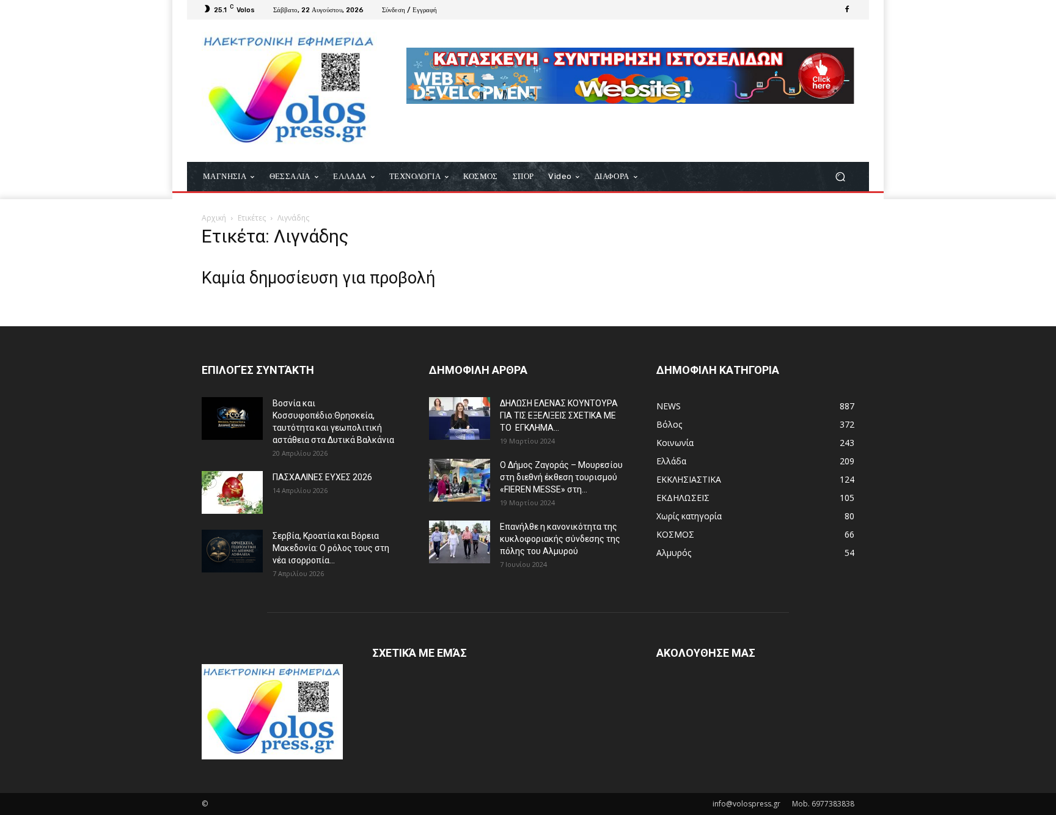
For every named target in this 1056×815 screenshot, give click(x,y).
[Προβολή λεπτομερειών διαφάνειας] (630, 76)
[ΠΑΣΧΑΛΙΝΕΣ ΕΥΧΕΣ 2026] (232, 492)
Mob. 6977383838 (823, 804)
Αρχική (214, 218)
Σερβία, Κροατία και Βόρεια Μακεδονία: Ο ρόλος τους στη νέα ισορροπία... (331, 548)
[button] (840, 177)
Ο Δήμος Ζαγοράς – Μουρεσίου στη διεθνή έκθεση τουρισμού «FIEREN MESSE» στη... (561, 477)
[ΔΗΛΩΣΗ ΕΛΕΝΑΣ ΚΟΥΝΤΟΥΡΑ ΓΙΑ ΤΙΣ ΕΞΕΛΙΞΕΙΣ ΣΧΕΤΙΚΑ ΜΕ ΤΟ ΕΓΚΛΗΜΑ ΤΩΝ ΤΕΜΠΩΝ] (459, 418)
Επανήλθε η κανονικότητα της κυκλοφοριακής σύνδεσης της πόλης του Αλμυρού (560, 539)
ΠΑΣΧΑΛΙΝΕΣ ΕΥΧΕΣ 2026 (322, 477)
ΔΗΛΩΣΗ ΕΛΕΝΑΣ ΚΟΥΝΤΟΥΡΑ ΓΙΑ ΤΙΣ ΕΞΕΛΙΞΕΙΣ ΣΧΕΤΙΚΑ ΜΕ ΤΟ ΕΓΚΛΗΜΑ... (559, 415)
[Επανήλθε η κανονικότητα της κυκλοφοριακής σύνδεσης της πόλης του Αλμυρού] (459, 542)
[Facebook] (847, 9)
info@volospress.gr (746, 804)
